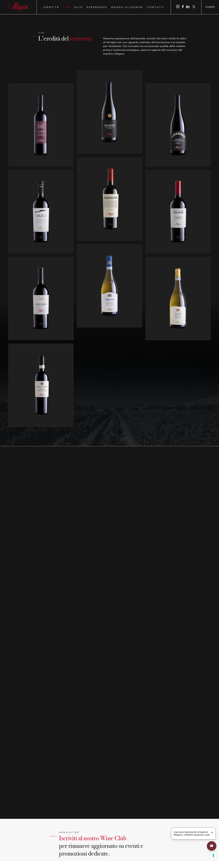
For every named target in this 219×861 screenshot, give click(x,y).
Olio (78, 7)
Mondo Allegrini (127, 7)
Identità (51, 7)
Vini (67, 7)
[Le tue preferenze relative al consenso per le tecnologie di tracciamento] (213, 855)
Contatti (155, 7)
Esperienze (97, 7)
